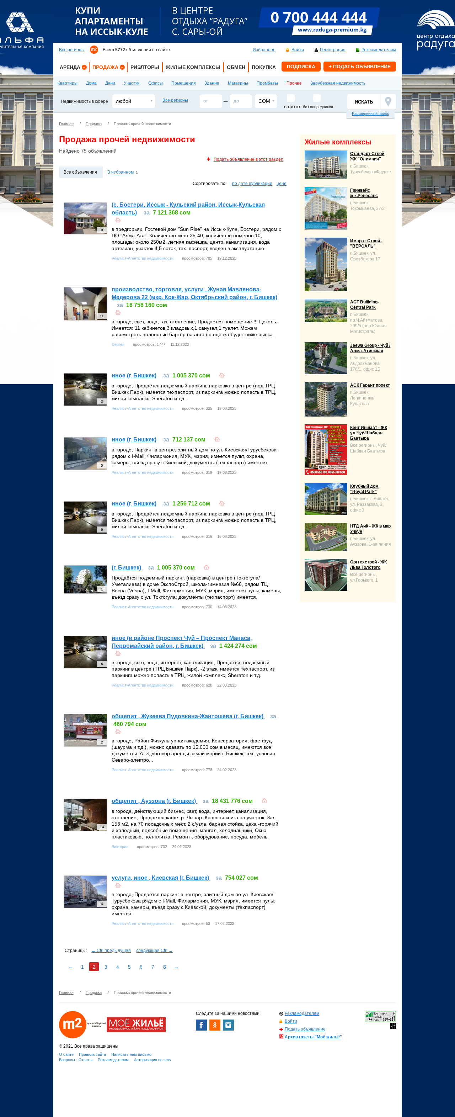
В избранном (120, 172)
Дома (91, 83)
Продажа (105, 67)
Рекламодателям (379, 49)
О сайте (66, 1054)
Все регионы (72, 49)
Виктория (120, 847)
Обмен (236, 67)
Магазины (238, 83)
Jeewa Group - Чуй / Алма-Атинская (370, 348)
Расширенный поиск (370, 113)
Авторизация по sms (152, 1060)
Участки (132, 83)
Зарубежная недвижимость (337, 83)
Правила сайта (92, 1054)
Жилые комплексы (193, 67)
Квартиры (67, 83)
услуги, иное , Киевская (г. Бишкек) (161, 878)
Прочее (294, 83)
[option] (227, 21)
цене (282, 183)
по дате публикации (252, 183)
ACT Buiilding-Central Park (364, 305)
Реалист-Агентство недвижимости (142, 258)
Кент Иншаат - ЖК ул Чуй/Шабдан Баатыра (368, 433)
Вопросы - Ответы (75, 1060)
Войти (297, 49)
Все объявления (80, 172)
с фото (292, 106)
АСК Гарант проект (370, 385)
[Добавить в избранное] (118, 219)
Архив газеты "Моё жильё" (313, 1036)
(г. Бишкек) (127, 568)
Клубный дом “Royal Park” (364, 489)
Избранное (264, 49)
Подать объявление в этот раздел (248, 159)
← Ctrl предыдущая (111, 950)
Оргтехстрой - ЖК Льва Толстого (368, 565)
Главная (66, 124)
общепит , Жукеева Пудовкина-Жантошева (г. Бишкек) (188, 716)
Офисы (155, 83)
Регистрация (333, 49)
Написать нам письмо (131, 1054)
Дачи (110, 83)
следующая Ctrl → (154, 950)
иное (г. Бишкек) (135, 375)
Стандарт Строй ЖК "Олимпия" (367, 156)
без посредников (318, 107)
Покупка (264, 67)
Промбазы (267, 83)
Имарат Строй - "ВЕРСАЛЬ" (366, 243)
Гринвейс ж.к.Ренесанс (364, 193)
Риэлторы (144, 67)
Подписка (301, 66)
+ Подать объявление (360, 66)
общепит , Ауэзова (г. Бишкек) (154, 801)
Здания (211, 83)
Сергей (118, 344)
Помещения (183, 83)
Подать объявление (305, 1029)
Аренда (70, 67)
